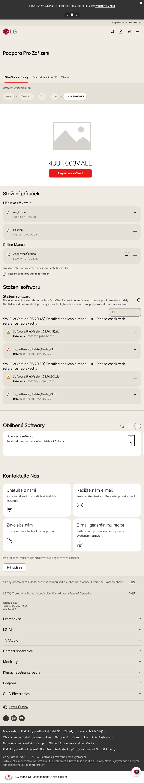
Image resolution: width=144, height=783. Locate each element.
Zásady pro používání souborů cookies (27, 737)
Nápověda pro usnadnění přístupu (24, 743)
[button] (112, 31)
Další (132, 582)
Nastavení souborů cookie (71, 737)
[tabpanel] (72, 273)
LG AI (7, 629)
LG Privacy (108, 749)
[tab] (16, 78)
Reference (19, 336)
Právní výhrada (101, 737)
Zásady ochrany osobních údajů (83, 731)
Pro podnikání (118, 22)
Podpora (9, 683)
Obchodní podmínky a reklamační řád (72, 743)
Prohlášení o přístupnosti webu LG (76, 749)
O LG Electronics (16, 693)
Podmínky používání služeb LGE (41, 731)
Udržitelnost (135, 22)
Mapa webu (10, 731)
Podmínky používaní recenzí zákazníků (27, 749)
